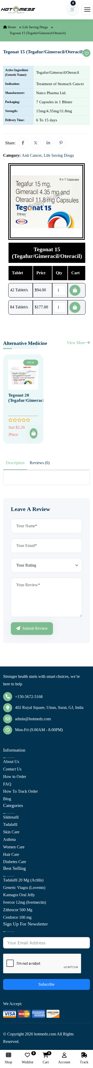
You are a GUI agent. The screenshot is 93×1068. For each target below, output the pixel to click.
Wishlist (27, 1058)
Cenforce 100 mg (17, 917)
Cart (46, 1058)
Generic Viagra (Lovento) (24, 887)
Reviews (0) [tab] (40, 463)
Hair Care (11, 854)
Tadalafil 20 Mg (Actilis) (23, 880)
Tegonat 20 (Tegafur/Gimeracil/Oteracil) (36, 398)
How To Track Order (20, 791)
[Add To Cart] (33, 433)
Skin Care (11, 832)
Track (84, 1062)
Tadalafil (10, 824)
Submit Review (34, 628)
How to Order (14, 776)
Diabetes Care (14, 861)
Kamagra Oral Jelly (19, 895)
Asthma (9, 839)
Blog (7, 799)
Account (64, 1062)
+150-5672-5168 (29, 696)
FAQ (7, 784)
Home (11, 27)
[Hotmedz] (18, 9)
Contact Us (12, 769)
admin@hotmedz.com (33, 719)
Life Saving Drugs (35, 27)
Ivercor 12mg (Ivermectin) (24, 902)
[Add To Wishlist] (86, 53)
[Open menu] (87, 9)
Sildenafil (11, 817)
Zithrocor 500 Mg (17, 910)
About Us (11, 761)
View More (76, 342)
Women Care (14, 847)
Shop (8, 1062)
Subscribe (46, 984)
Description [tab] (15, 463)
